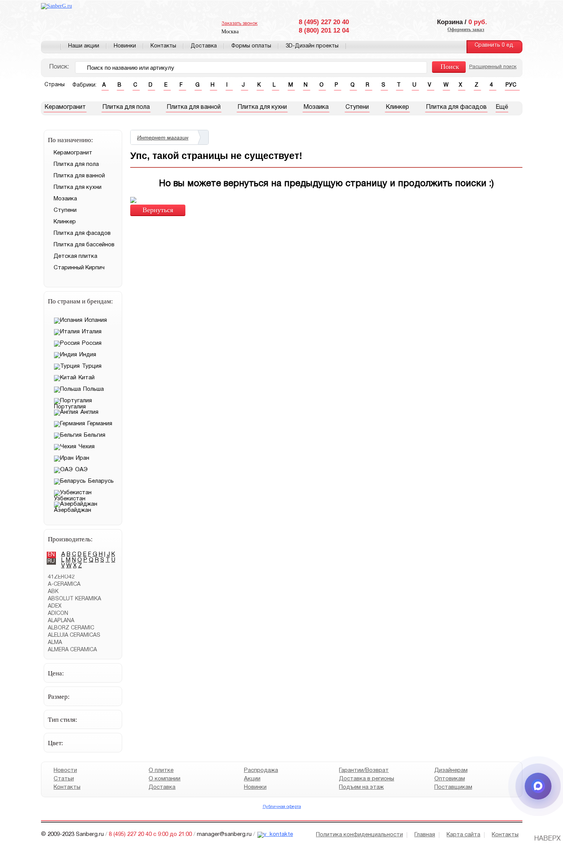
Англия (89, 412)
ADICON (58, 613)
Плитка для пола (126, 107)
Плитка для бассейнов (84, 244)
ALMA (55, 642)
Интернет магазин (162, 137)
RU (51, 561)
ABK (53, 591)
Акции (252, 779)
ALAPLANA (61, 620)
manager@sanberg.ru (224, 834)
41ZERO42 (61, 577)
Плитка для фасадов (456, 107)
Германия (99, 423)
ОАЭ (81, 469)
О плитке (161, 770)
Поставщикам (453, 787)
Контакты (163, 46)
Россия (91, 343)
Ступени (357, 107)
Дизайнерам (450, 770)
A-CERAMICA (64, 584)
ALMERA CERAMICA (72, 649)
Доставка (204, 46)
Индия (87, 354)
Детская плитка (75, 256)
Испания (96, 320)
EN (51, 554)
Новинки (125, 46)
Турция (91, 366)
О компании (164, 779)
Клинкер (397, 107)
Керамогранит (65, 107)
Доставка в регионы (366, 779)
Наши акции (83, 46)
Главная (51, 47)
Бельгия (94, 435)
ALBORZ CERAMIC (71, 628)
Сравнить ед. (494, 45)
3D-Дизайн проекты (312, 46)
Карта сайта (463, 834)
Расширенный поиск (493, 67)
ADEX (55, 606)
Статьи (64, 779)
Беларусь (101, 481)
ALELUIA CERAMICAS (74, 635)
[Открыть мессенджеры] (538, 786)
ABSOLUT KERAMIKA (74, 598)
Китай (87, 377)
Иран (82, 458)
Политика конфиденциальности (359, 834)
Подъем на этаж (361, 787)
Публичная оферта (281, 807)
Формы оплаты (251, 46)
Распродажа (261, 770)
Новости (65, 770)
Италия (91, 331)
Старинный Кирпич (79, 267)
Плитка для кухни (262, 107)
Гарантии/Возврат (364, 770)
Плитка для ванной (194, 107)
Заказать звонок (239, 23)
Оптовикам (449, 779)
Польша (93, 389)
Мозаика (316, 107)
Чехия (87, 446)
